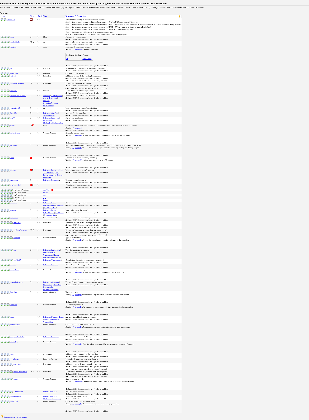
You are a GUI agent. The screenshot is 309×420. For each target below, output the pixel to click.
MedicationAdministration (53, 123)
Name (3, 16)
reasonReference (16, 282)
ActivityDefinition (50, 98)
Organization (48, 255)
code (12, 158)
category (13, 145)
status (12, 125)
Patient (53, 203)
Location (54, 265)
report (12, 317)
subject (13, 170)
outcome (13, 304)
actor (15, 250)
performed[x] (15, 185)
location (13, 265)
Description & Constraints (76, 16)
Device (57, 257)
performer (14, 218)
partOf (12, 118)
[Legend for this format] (179, 17)
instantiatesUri (15, 108)
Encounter (55, 180)
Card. (39, 16)
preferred (78, 49)
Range (45, 200)
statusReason (15, 133)
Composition (48, 322)
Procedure (11, 19)
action (16, 379)
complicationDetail (17, 337)
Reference (47, 113)
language (13, 47)
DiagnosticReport (49, 287)
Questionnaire (48, 105)
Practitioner (59, 205)
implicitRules (15, 42)
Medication (47, 399)
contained (14, 73)
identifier (13, 91)
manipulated (18, 391)
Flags (32, 16)
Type (45, 16)
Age (44, 198)
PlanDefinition (56, 96)
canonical (46, 96)
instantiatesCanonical (18, 96)
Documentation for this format (15, 417)
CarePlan (54, 113)
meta (12, 37)
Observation (47, 120)
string (45, 195)
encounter (14, 180)
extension (14, 76)
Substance (56, 399)
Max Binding (87, 59)
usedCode (14, 401)
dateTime (46, 190)
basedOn (13, 113)
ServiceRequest (49, 115)
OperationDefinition (50, 103)
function (17, 238)
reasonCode (14, 270)
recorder (13, 203)
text (11, 68)
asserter (13, 210)
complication (15, 324)
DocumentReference (50, 290)
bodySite (13, 292)
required (78, 128)
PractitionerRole (50, 208)
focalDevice (14, 359)
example (78, 135)
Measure (46, 101)
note (12, 354)
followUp (14, 342)
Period (45, 192)
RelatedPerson (48, 205)
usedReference (15, 396)
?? (73, 49)
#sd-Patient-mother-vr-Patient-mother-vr (53, 175)
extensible (79, 160)
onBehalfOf (18, 260)
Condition (55, 282)
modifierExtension (17, 83)
